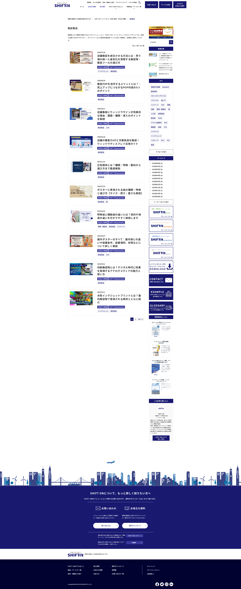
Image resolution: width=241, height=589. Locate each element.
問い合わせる (106, 525)
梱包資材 (154, 91)
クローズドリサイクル (158, 96)
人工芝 (153, 114)
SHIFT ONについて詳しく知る (161, 438)
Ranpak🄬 (165, 87)
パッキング (155, 131)
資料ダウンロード (135, 525)
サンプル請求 (165, 5)
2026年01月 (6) (157, 184)
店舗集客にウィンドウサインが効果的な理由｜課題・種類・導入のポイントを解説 (119, 115)
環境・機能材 (102, 226)
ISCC (162, 140)
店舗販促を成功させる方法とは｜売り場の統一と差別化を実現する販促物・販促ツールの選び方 (119, 59)
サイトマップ (151, 566)
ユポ (107, 127)
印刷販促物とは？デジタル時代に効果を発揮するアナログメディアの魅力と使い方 (119, 271)
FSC (168, 140)
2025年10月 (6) (157, 193)
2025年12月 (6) (157, 187)
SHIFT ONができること (116, 7)
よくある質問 (97, 2)
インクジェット (103, 71)
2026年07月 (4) (157, 166)
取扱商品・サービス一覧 (134, 7)
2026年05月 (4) (157, 172)
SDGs (160, 118)
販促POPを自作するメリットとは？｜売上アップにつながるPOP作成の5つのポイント (119, 87)
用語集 (89, 2)
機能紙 (153, 127)
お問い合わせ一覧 (118, 574)
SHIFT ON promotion (116, 67)
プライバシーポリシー (153, 570)
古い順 (142, 45)
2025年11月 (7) (157, 190)
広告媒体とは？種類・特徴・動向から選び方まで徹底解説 (119, 166)
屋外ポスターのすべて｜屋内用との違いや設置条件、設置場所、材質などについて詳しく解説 (119, 242)
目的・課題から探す (108, 2)
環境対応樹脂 (155, 87)
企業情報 (149, 574)
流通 (152, 109)
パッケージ (121, 226)
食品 (159, 127)
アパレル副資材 (156, 122)
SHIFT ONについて (134, 536)
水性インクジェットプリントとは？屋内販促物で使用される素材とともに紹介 (119, 299)
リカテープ (154, 140)
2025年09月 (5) (157, 196)
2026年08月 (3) (157, 163)
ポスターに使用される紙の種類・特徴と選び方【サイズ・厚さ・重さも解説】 (120, 191)
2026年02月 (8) (157, 181)
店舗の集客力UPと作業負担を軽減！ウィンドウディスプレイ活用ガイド (118, 141)
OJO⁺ (163, 105)
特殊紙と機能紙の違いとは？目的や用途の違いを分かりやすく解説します (119, 216)
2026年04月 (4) (157, 175)
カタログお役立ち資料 (179, 4)
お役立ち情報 (92, 7)
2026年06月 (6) (157, 169)
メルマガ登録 (133, 2)
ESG (165, 122)
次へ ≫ (140, 319)
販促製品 (114, 71)
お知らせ (96, 574)
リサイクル (155, 100)
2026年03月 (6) (157, 178)
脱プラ (163, 100)
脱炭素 (153, 118)
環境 (168, 105)
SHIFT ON (161, 415)
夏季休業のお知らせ (164, 74)
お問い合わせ (151, 5)
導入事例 (102, 7)
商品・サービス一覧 (74, 570)
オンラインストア (121, 2)
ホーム (82, 7)
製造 (152, 145)
